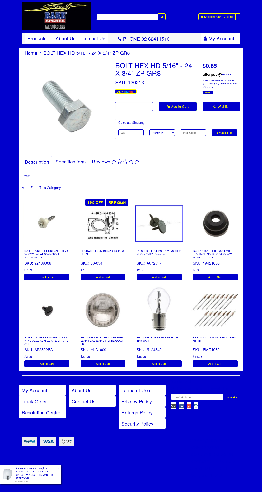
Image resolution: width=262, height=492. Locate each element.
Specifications (70, 161)
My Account (34, 390)
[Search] (162, 16)
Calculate (226, 132)
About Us (66, 38)
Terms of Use (135, 390)
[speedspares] (56, 14)
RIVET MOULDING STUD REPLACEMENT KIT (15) (215, 339)
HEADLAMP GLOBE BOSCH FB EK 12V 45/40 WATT (158, 339)
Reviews (102, 161)
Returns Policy (137, 412)
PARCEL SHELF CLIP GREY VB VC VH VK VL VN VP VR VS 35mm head (159, 252)
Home (31, 52)
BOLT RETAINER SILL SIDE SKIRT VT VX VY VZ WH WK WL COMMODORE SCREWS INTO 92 (46, 254)
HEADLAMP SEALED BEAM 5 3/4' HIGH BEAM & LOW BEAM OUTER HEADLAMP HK (102, 340)
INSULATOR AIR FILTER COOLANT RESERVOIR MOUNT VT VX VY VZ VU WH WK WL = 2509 (213, 254)
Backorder (47, 277)
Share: (120, 91)
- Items (218, 17)
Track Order (34, 401)
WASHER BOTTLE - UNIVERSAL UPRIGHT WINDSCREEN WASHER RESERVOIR (34, 475)
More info (227, 74)
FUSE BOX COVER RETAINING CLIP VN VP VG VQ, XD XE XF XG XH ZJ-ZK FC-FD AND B (46, 340)
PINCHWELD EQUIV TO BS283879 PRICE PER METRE (103, 252)
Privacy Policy (136, 401)
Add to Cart (179, 106)
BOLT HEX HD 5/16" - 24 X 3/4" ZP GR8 (86, 52)
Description (37, 161)
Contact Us (93, 38)
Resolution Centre (41, 412)
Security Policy (137, 423)
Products (37, 38)
